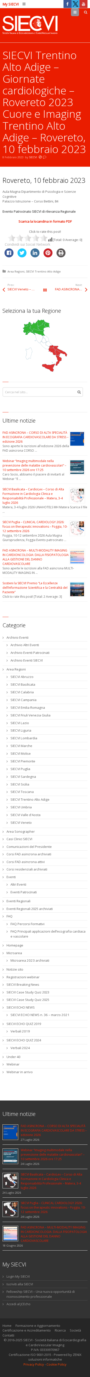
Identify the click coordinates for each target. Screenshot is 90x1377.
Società (75, 1330)
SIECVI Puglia (20, 769)
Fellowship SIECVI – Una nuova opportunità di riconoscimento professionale (40, 1294)
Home (7, 1325)
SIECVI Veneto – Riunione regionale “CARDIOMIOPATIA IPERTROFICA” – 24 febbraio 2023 (26, 289)
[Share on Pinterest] (48, 255)
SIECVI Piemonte (22, 761)
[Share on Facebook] (9, 255)
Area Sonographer (20, 831)
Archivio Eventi (17, 637)
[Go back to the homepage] (30, 25)
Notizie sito (14, 969)
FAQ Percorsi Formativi (27, 924)
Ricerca (60, 1330)
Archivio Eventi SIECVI (26, 660)
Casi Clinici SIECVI (19, 839)
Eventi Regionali (18, 901)
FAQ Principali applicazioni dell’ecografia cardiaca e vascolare (48, 934)
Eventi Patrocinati (23, 892)
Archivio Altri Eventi (24, 645)
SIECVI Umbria (21, 807)
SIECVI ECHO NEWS (20, 1007)
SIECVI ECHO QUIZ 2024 (23, 1040)
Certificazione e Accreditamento (26, 1330)
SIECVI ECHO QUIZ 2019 (23, 1024)
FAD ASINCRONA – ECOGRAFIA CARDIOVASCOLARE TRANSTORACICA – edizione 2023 (71, 289)
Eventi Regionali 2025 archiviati (29, 908)
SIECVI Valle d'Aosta (25, 815)
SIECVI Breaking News (22, 984)
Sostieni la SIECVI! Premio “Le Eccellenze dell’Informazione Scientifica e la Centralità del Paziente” (35, 587)
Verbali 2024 (20, 1048)
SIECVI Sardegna (23, 776)
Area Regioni (16, 271)
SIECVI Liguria (20, 730)
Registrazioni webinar (23, 977)
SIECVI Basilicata (22, 684)
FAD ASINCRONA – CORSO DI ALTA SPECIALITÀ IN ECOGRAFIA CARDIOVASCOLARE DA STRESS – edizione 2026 (35, 437)
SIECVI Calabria (22, 692)
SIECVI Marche (21, 746)
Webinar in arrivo (19, 1072)
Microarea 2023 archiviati (29, 960)
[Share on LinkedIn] (35, 255)
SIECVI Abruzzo (22, 676)
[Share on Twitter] (22, 255)
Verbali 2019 (20, 1031)
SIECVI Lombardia (23, 738)
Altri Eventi (18, 884)
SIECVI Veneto (21, 822)
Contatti (8, 1335)
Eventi (11, 877)
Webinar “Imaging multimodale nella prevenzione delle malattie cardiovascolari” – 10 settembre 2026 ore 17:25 (34, 465)
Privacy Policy (34, 1364)
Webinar (13, 1064)
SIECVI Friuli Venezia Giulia (30, 715)
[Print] (61, 255)
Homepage (14, 945)
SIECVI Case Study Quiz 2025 (27, 999)
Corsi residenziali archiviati (26, 869)
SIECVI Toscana (22, 791)
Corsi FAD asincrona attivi (25, 862)
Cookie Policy (56, 1364)
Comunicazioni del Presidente (29, 846)
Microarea (14, 953)
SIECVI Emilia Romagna (27, 707)
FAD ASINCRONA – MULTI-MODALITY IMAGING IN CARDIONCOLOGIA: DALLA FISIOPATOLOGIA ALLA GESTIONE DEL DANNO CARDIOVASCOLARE (35, 557)
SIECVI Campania (23, 700)
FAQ (9, 916)
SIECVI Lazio (19, 723)
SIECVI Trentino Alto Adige (43, 271)
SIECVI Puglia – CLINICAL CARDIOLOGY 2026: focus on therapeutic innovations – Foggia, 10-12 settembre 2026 (35, 526)
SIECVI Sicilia (19, 784)
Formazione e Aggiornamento (38, 1325)
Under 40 (13, 1057)
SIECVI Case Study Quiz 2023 (27, 992)
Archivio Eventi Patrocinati (30, 652)
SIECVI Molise (20, 753)
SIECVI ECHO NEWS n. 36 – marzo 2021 (40, 1015)
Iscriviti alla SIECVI (19, 1284)
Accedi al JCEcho (18, 1304)
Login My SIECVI (18, 1276)
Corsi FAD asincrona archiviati (28, 854)
